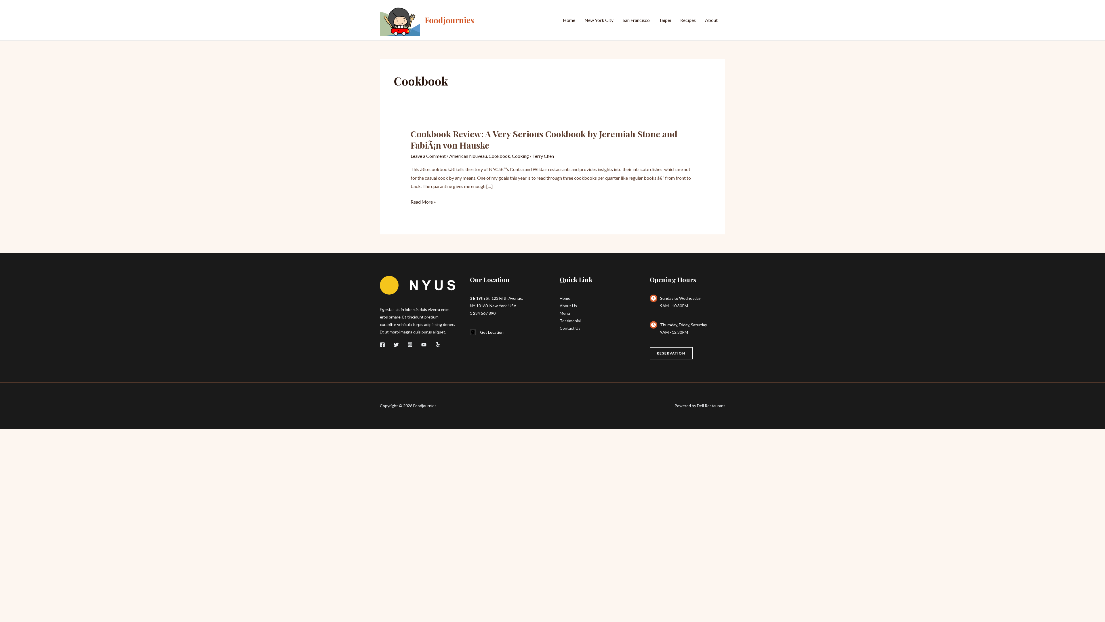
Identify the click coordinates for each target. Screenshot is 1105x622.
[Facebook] (382, 344)
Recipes (688, 20)
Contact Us (570, 328)
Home (569, 20)
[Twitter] (396, 344)
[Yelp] (437, 344)
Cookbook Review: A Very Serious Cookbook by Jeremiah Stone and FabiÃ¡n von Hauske (544, 139)
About (711, 20)
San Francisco (636, 20)
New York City (599, 20)
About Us (568, 305)
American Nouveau (468, 156)
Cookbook (499, 156)
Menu (565, 313)
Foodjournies (449, 20)
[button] (671, 353)
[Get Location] (487, 332)
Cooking (520, 156)
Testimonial (570, 320)
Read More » (423, 202)
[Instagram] (410, 344)
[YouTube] (423, 344)
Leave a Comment (428, 156)
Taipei (665, 20)
